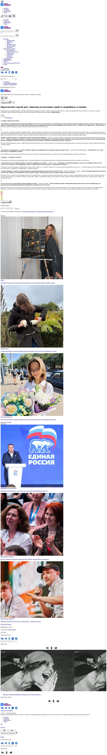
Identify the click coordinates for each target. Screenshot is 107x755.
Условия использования (28, 211)
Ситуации (6, 9)
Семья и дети (10, 53)
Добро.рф (11, 556)
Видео (5, 64)
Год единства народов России (12, 63)
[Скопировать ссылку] (59, 648)
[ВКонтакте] (47, 648)
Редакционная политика (10, 83)
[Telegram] (55, 648)
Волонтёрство (10, 50)
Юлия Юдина (12, 629)
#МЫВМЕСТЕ (8, 60)
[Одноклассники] (51, 648)
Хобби (8, 43)
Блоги (5, 12)
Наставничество (11, 44)
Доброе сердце (11, 40)
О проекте (6, 81)
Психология (10, 57)
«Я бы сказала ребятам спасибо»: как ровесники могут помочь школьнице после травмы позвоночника (28, 419)
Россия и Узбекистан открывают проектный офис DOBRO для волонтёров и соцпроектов (25, 559)
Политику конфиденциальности (44, 211)
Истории (6, 8)
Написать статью (5, 70)
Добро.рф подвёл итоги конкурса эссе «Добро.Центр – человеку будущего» (21, 621)
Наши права (10, 54)
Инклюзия (9, 47)
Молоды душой (11, 46)
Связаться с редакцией (7, 710)
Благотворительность (12, 51)
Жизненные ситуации (10, 48)
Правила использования (10, 84)
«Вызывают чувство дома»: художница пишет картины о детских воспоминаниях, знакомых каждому (28, 283)
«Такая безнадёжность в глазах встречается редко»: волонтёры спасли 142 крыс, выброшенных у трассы (28, 351)
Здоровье (9, 56)
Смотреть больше (6, 422)
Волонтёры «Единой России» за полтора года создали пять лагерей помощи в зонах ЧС (24, 491)
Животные (10, 41)
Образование (7, 11)
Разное (2, 100)
